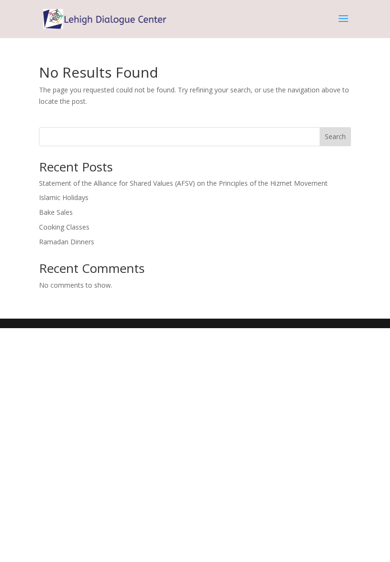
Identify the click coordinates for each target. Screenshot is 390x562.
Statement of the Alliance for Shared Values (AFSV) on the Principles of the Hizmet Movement (183, 183)
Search (335, 136)
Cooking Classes (64, 226)
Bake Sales (56, 212)
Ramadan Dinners (66, 241)
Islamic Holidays (63, 197)
